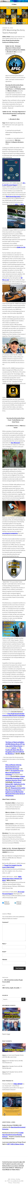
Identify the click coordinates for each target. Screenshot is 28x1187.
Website (4, 959)
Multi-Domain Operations (13, 196)
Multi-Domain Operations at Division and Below (12, 878)
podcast (14, 748)
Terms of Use (16, 1182)
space (22, 204)
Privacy (10, 1182)
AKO (9, 1179)
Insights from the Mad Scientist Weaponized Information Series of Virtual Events (15, 793)
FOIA (8, 1181)
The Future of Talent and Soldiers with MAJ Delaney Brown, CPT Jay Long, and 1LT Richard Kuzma (15, 744)
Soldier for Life (21, 247)
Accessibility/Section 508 (16, 1181)
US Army (13, 1179)
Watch (4, 1055)
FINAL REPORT (18, 1084)
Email (4, 951)
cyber (16, 204)
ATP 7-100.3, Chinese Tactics (15, 1144)
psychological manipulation (10, 533)
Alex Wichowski (15, 442)
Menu (14, 4)
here (8, 1034)
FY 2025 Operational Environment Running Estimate (12, 1134)
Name (4, 943)
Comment (5, 922)
